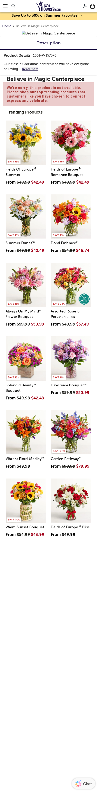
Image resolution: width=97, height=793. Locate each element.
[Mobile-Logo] (48, 6)
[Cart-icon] (92, 6)
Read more (30, 69)
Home (7, 26)
